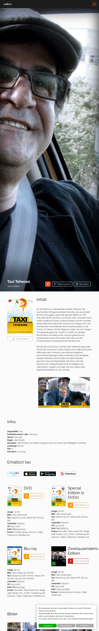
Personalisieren (66, 626)
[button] (48, 284)
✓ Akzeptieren (47, 626)
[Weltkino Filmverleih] (7, 3)
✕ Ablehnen (84, 626)
